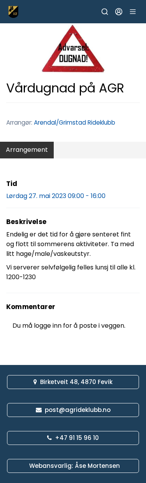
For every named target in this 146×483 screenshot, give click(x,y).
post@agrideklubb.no (78, 410)
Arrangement (27, 149)
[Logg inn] (119, 12)
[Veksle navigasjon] (133, 12)
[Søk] (105, 12)
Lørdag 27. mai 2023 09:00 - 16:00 (56, 195)
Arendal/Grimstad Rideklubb (74, 122)
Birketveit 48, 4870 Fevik (76, 382)
